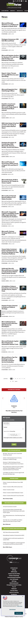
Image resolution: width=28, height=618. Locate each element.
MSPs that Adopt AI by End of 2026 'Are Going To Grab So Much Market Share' (10, 126)
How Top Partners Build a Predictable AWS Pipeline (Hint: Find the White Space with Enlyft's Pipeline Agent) (14, 511)
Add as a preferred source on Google (14, 7)
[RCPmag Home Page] (14, 3)
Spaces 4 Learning (14, 592)
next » (16, 381)
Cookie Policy (19, 606)
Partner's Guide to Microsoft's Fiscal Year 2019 (13, 495)
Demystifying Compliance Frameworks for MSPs (13, 535)
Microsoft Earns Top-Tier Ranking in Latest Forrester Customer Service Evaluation (9, 360)
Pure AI (14, 586)
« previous (5, 378)
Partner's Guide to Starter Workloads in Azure (13, 492)
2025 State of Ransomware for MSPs (11, 532)
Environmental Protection (14, 577)
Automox (14, 406)
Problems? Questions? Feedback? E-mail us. (14, 616)
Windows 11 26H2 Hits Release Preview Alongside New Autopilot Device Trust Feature (13, 463)
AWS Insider (14, 571)
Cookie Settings (12, 609)
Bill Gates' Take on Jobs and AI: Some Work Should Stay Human (12, 454)
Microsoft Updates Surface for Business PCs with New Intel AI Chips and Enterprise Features (10, 58)
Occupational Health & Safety (14, 585)
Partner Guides (14, 478)
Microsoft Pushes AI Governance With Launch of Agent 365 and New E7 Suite (10, 164)
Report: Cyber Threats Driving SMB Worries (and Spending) (10, 75)
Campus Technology (14, 575)
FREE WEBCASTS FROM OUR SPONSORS (14, 502)
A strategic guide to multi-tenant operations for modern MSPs (13, 539)
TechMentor (14, 594)
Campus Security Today (14, 573)
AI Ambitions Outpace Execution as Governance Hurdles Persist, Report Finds (10, 289)
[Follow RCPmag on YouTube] (21, 1)
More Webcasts (6, 524)
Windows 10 (12, 10)
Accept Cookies (19, 613)
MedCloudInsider (14, 583)
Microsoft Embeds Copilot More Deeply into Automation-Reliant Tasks (10, 342)
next (24, 398)
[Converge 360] (14, 558)
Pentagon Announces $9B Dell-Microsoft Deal (10, 40)
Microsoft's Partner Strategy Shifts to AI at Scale (9, 233)
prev (3, 398)
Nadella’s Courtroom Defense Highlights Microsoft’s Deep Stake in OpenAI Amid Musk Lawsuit (10, 107)
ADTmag (14, 570)
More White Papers (7, 547)
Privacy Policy (12, 431)
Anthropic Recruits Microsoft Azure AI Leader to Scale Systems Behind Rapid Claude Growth (10, 271)
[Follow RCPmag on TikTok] (17, 1)
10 (12, 381)
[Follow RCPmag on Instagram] (19, 1)
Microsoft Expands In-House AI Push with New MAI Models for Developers (9, 324)
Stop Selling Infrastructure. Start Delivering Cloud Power (14, 516)
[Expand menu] (26, 1)
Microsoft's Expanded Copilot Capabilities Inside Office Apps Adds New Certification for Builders (10, 214)
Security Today (14, 590)
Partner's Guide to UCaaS (8, 489)
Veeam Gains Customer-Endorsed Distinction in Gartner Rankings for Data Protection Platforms (10, 252)
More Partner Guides (8, 498)
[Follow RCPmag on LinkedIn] (13, 1)
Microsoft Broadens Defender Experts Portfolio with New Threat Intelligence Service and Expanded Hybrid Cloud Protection (13, 468)
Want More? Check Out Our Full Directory (14, 411)
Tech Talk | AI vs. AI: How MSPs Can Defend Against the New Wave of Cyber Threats (12, 520)
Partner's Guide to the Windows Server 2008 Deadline (13, 483)
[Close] (22, 596)
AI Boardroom (14, 568)
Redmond (14, 588)
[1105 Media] (14, 562)
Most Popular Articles (14, 450)
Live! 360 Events (14, 579)
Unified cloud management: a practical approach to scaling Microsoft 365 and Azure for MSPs (14, 543)
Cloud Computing (5, 10)
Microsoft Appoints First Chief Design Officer (9, 90)
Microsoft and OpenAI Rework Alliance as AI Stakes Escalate (9, 197)
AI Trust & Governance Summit (9, 506)
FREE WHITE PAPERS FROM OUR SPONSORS (14, 528)
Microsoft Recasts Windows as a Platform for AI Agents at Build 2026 (10, 24)
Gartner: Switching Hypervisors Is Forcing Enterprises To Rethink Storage (12, 458)
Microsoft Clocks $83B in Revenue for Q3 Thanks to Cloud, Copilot (10, 181)
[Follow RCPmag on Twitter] (15, 1)
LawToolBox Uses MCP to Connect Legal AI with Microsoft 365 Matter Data (13, 473)
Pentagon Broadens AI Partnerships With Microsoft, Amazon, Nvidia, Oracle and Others (10, 145)
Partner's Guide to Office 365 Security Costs (13, 486)
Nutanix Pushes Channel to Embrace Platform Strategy (9, 307)
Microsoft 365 (20, 10)
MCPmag (14, 581)
